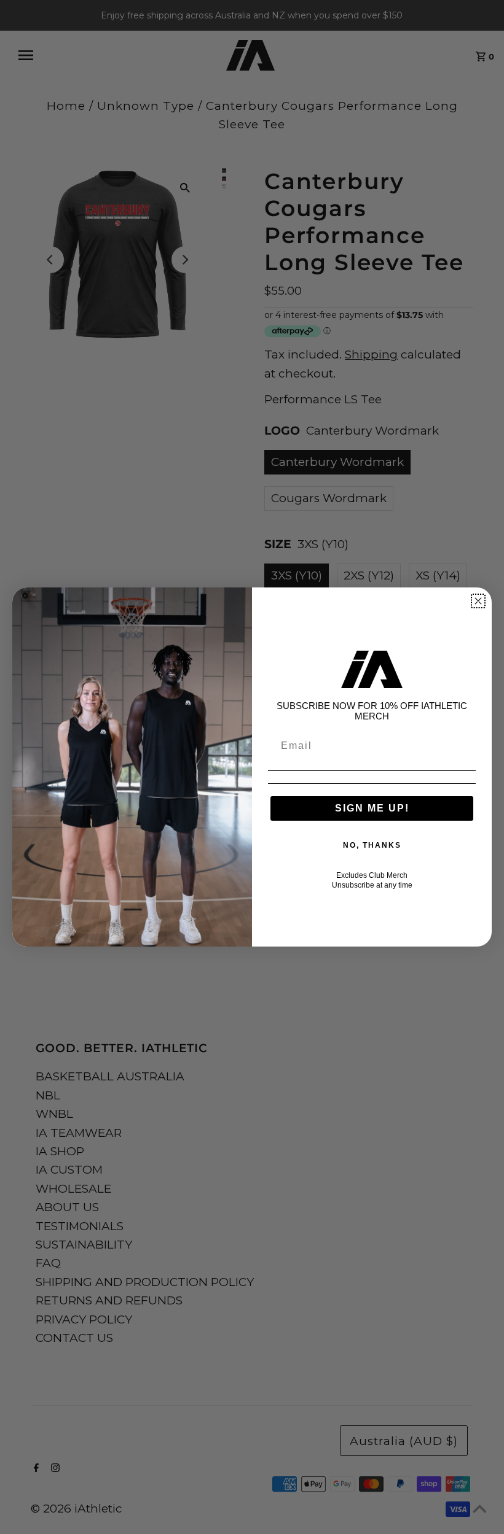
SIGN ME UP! (372, 808)
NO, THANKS (372, 845)
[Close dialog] (478, 601)
